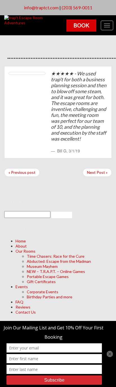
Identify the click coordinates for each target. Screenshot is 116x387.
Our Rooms (25, 251)
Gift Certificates (41, 281)
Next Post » (97, 172)
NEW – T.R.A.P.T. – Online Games (56, 271)
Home (20, 241)
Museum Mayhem (42, 266)
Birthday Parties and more (49, 296)
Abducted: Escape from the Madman (59, 261)
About (21, 246)
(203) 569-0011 (77, 7)
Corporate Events (42, 291)
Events (21, 286)
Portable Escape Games (48, 276)
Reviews (22, 307)
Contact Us (25, 312)
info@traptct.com (41, 7)
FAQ (19, 301)
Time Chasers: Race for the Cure (55, 256)
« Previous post (21, 172)
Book (81, 25)
